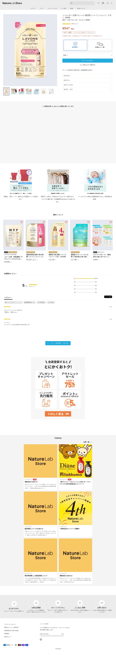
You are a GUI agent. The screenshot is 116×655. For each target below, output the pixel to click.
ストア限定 (63, 8)
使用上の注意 (68, 84)
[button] (85, 278)
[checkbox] (51, 302)
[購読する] (63, 634)
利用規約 (6, 633)
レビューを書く (108, 296)
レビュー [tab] (8, 297)
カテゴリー (33, 8)
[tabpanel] (58, 314)
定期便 (71, 8)
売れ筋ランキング (81, 8)
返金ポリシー (7, 636)
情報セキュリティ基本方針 (11, 627)
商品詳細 (67, 75)
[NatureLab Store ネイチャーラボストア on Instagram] (41, 639)
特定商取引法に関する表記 (11, 630)
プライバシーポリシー (10, 624)
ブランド (42, 8)
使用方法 (67, 80)
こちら (92, 32)
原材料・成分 (68, 89)
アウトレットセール (52, 8)
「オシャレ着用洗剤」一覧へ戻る (59, 343)
